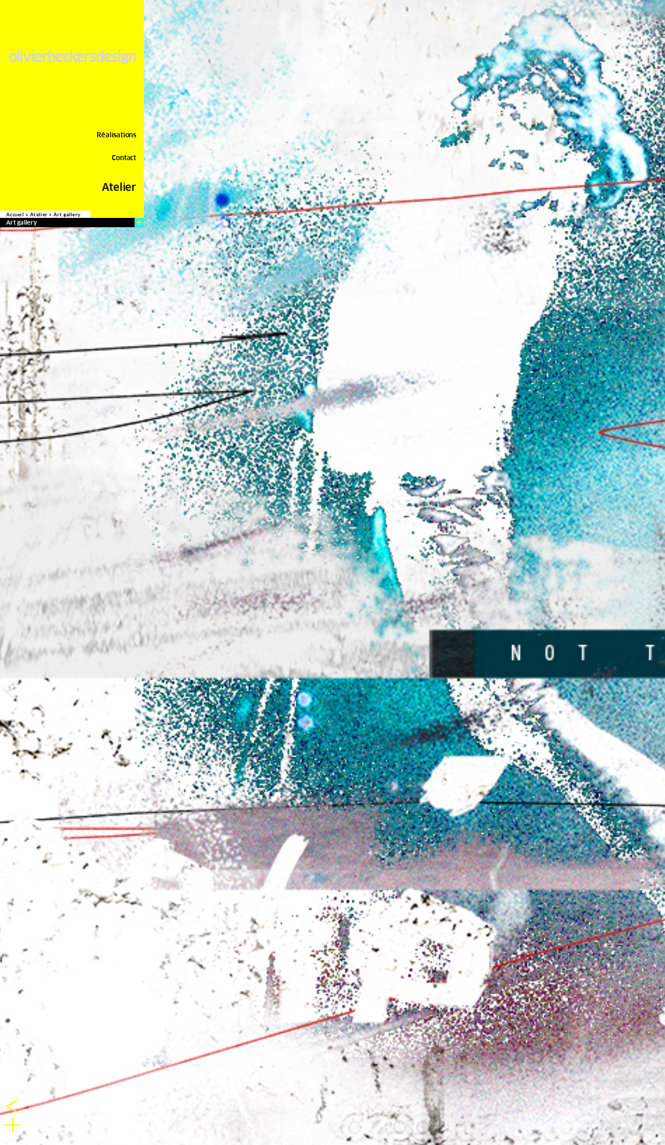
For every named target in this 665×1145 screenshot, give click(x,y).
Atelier (119, 187)
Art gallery (67, 214)
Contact (124, 158)
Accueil (15, 214)
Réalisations (116, 135)
